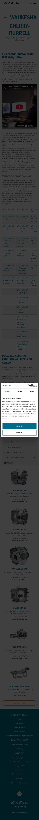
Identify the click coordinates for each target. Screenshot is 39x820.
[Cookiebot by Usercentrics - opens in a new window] (28, 385)
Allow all (19, 426)
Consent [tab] (7, 391)
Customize (18, 432)
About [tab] (32, 391)
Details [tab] (19, 391)
